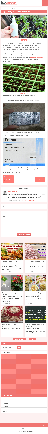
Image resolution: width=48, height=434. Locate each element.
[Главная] (9, 3)
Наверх (32, 339)
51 (45, 335)
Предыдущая (9, 179)
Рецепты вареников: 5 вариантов (35, 293)
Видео (4, 398)
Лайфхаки (5, 403)
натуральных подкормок (37, 57)
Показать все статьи (20, 339)
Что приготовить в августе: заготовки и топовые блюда (11, 262)
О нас (16, 431)
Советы (24, 40)
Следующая (39, 179)
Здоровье (5, 400)
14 (21, 335)
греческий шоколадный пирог (27, 200)
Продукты (5, 408)
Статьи (9, 8)
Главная (4, 8)
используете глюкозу (37, 171)
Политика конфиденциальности (26, 431)
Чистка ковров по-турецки (10, 324)
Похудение (6, 406)
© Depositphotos (24, 93)
